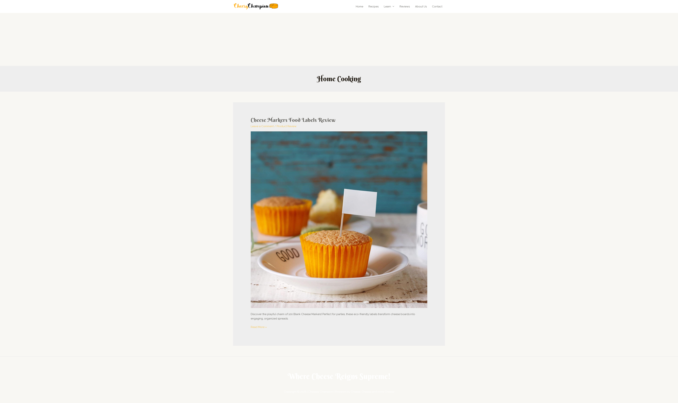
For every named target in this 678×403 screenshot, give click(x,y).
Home (359, 6)
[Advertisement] (339, 39)
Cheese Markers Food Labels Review (293, 120)
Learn (387, 6)
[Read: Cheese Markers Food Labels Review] (339, 219)
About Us (421, 6)
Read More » (259, 327)
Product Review (286, 126)
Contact (437, 6)
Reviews (405, 6)
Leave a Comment (262, 126)
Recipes (373, 6)
